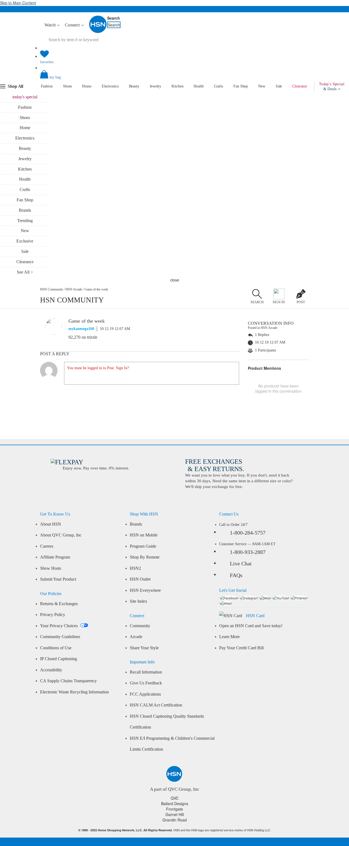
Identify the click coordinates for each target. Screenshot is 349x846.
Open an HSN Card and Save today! (250, 625)
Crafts (218, 86)
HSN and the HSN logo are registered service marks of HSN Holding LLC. (174, 830)
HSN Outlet (140, 579)
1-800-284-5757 (248, 533)
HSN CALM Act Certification (156, 705)
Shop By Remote (145, 557)
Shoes (67, 86)
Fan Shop (240, 86)
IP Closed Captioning (58, 658)
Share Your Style (144, 647)
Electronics (110, 86)
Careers (46, 546)
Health (198, 86)
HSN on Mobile (144, 535)
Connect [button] (73, 25)
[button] (174, 79)
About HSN (50, 524)
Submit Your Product (58, 579)
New (261, 86)
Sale (279, 86)
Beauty (134, 86)
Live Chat (241, 563)
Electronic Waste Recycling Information (74, 692)
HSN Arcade (73, 289)
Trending (25, 220)
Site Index (138, 601)
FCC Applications (145, 694)
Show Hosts (50, 568)
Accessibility (51, 670)
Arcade (136, 636)
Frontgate (174, 809)
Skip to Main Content (18, 2)
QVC (175, 798)
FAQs (236, 575)
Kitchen (177, 86)
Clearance (299, 86)
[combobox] (94, 40)
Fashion (47, 86)
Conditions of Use (55, 647)
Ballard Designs (174, 803)
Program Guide (143, 546)
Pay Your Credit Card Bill (241, 647)
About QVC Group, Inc (61, 535)
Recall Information (146, 672)
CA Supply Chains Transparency (68, 680)
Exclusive (24, 241)
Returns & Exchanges (59, 603)
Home (86, 86)
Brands (25, 210)
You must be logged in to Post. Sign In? (98, 368)
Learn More (229, 636)
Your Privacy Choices (59, 625)
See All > (25, 272)
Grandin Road (175, 820)
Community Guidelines (60, 636)
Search (113, 18)
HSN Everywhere (145, 590)
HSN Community (51, 289)
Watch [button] (50, 25)
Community (140, 625)
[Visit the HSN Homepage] (98, 32)
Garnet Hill (175, 814)
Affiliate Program (55, 557)
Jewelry (155, 86)
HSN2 (135, 568)
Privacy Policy (52, 614)
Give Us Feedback (146, 683)
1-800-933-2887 (248, 552)
